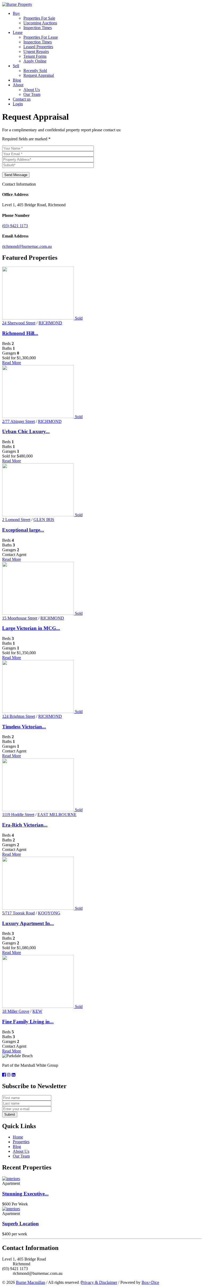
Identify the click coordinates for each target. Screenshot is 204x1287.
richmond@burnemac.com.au (27, 246)
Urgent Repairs (36, 51)
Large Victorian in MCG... (31, 628)
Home (18, 1137)
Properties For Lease (40, 37)
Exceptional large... (23, 530)
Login (18, 104)
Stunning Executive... (25, 1193)
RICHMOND (50, 323)
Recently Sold (35, 70)
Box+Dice (150, 1282)
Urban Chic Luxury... (26, 431)
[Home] (17, 4)
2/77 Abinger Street (18, 421)
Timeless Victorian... (24, 726)
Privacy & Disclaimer (99, 1282)
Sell (16, 66)
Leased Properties (38, 46)
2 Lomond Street (16, 519)
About (18, 85)
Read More (11, 362)
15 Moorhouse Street (19, 618)
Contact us (22, 99)
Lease (18, 32)
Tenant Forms (34, 56)
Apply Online (34, 61)
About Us (31, 89)
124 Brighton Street (18, 716)
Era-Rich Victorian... (25, 825)
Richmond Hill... (20, 333)
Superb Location (20, 1223)
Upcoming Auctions (40, 23)
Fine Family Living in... (28, 1021)
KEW (37, 1011)
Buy (16, 13)
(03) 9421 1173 (15, 225)
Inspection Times (37, 27)
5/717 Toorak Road (18, 913)
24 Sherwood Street (18, 323)
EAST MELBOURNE (56, 814)
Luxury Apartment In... (28, 923)
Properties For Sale (39, 18)
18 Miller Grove (15, 1011)
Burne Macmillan (30, 1282)
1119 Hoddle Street (18, 814)
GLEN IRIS (43, 519)
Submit (9, 1114)
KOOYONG (49, 913)
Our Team (31, 94)
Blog (17, 80)
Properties (21, 1142)
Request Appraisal (38, 75)
